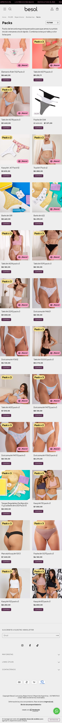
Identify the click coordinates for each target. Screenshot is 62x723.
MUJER (10, 17)
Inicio (4, 17)
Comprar (6, 80)
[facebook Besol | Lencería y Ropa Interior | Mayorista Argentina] (30, 645)
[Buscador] (10, 9)
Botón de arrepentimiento (31, 704)
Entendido (54, 720)
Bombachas (30, 17)
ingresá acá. (48, 702)
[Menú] (4, 9)
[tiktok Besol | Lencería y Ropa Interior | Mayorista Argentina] (37, 645)
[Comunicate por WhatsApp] (56, 711)
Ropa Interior (19, 17)
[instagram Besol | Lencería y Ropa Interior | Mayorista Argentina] (22, 645)
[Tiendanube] (31, 711)
